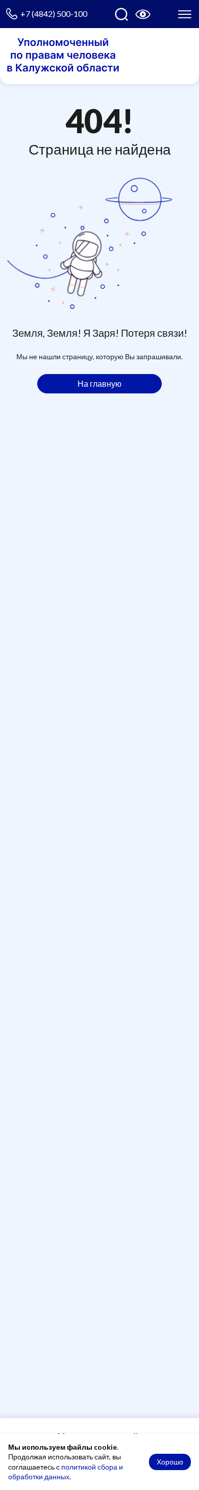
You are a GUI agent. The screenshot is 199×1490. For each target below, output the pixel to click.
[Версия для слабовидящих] (143, 14)
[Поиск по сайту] (121, 14)
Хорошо (170, 1461)
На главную (99, 383)
